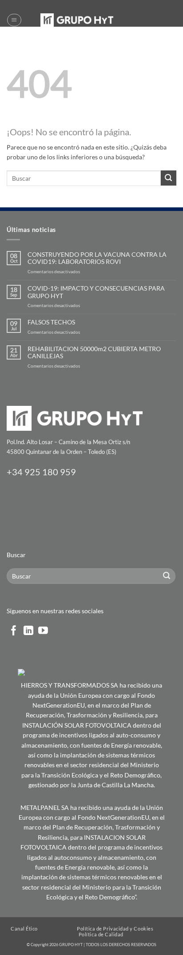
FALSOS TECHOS (51, 322)
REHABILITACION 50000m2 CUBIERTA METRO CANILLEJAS (94, 352)
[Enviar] (168, 178)
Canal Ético (24, 928)
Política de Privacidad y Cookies (115, 928)
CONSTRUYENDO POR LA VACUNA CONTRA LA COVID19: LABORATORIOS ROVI (97, 258)
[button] (14, 20)
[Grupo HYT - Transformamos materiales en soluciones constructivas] (76, 20)
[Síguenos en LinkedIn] (28, 631)
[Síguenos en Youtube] (43, 631)
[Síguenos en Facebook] (14, 631)
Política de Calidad (101, 934)
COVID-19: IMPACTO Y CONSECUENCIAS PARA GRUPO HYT (96, 292)
